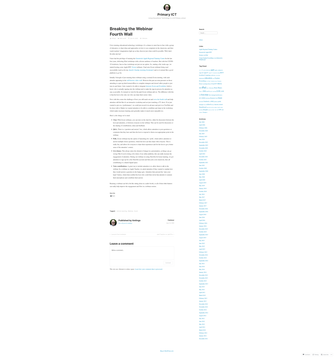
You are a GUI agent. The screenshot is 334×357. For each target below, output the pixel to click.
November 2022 (203, 148)
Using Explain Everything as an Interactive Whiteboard (210, 58)
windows (200, 112)
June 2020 (202, 174)
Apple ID (201, 73)
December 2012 (203, 304)
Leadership (214, 91)
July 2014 (201, 263)
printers (215, 101)
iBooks (209, 84)
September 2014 (203, 261)
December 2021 (203, 157)
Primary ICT (167, 14)
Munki (220, 98)
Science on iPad (203, 55)
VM (217, 109)
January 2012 (202, 336)
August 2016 (202, 214)
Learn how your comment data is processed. (149, 269)
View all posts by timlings (125, 223)
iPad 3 (207, 88)
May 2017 (202, 197)
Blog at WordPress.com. (167, 351)
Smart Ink (208, 107)
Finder (209, 81)
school (208, 104)
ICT (216, 84)
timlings (114, 38)
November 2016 (203, 209)
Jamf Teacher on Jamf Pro (165, 234)
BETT (222, 73)
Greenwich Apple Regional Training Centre (150, 58)
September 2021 (203, 162)
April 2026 (202, 125)
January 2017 (202, 206)
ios (200, 87)
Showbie (216, 104)
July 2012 (201, 318)
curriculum (218, 75)
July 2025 (201, 133)
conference (213, 75)
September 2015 (203, 235)
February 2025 (203, 136)
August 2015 (202, 237)
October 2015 (203, 232)
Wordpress (205, 112)
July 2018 (201, 194)
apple (212, 70)
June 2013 (202, 287)
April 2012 (202, 327)
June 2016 (202, 217)
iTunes (220, 88)
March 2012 (202, 330)
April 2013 (202, 292)
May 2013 (202, 289)
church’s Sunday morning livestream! (141, 70)
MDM (203, 98)
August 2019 (202, 183)
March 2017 (202, 200)
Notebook (206, 101)
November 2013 (203, 278)
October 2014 (203, 258)
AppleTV (206, 73)
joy (211, 91)
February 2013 (203, 298)
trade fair (210, 109)
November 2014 (203, 255)
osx (212, 101)
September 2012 (203, 313)
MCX (200, 98)
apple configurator (219, 70)
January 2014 (202, 272)
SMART (221, 104)
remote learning (122, 211)
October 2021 (203, 159)
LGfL (219, 91)
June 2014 (202, 266)
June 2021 (202, 165)
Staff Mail (201, 109)
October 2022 (203, 151)
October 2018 (203, 191)
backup (218, 72)
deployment (201, 78)
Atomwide (215, 72)
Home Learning (203, 84)
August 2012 (202, 315)
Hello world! (123, 38)
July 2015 (201, 240)
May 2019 (202, 185)
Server (212, 104)
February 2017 (203, 203)
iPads (215, 88)
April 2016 (202, 220)
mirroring (208, 98)
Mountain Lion (214, 98)
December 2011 (203, 339)
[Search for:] (208, 33)
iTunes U (200, 91)
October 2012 (203, 310)
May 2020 (202, 177)
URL (213, 109)
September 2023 (203, 145)
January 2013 (202, 301)
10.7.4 (200, 70)
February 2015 (203, 252)
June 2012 (202, 321)
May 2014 (202, 269)
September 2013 (203, 284)
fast (207, 81)
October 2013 (203, 281)
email (213, 78)
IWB (204, 91)
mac (206, 94)
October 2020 (203, 168)
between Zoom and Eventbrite (156, 86)
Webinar (130, 211)
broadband (201, 75)
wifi (222, 110)
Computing (207, 75)
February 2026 (203, 128)
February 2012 (203, 333)
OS (209, 101)
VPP (219, 110)
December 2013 (203, 275)
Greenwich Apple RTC (205, 52)
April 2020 (202, 180)
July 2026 (201, 122)
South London (220, 107)
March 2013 (202, 295)
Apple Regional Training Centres (208, 49)
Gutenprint (219, 81)
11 (202, 70)
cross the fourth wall (160, 99)
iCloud (212, 84)
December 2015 (203, 229)
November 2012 (203, 307)
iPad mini (211, 88)
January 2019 (202, 188)
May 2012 (202, 324)
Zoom (134, 67)
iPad (204, 87)
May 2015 (202, 246)
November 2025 (203, 131)
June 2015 (202, 243)
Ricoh (205, 104)
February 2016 (203, 223)
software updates (214, 107)
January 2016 (202, 226)
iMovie (219, 84)
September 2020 (203, 171)
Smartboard (202, 107)
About (201, 40)
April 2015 (202, 249)
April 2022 (202, 154)
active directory (206, 70)
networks (201, 101)
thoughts (205, 110)
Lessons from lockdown (117, 234)
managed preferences (216, 95)
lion (202, 94)
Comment (168, 263)
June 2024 (202, 139)
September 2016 (203, 211)
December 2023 (203, 142)
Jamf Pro (208, 91)
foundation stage (214, 81)
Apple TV (211, 72)
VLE (215, 109)
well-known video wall (134, 80)
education (208, 78)
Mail (210, 95)
